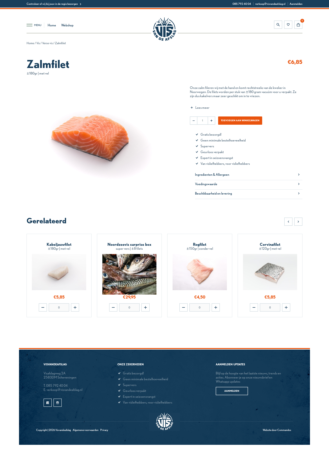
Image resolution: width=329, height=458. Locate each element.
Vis (38, 43)
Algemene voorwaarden (86, 430)
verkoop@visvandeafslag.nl (270, 3)
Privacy (104, 430)
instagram (57, 403)
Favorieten (288, 25)
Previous (288, 222)
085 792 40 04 (242, 3)
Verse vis (47, 43)
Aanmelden (296, 3)
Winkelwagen (298, 25)
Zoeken (278, 25)
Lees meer (202, 108)
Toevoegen (75, 307)
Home (52, 25)
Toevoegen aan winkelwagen (240, 120)
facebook (48, 403)
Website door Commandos (277, 430)
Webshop (67, 25)
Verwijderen (43, 307)
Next (298, 222)
